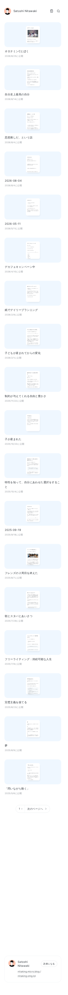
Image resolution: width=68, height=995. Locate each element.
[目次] (51, 11)
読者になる (49, 963)
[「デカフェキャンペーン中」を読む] (32, 250)
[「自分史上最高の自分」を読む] (32, 77)
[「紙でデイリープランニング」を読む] (32, 293)
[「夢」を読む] (32, 728)
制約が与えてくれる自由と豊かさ (25, 396)
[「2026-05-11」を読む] (32, 207)
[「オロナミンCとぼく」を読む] (32, 34)
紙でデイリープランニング (21, 310)
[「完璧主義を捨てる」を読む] (32, 685)
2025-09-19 (13, 530)
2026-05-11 (13, 223)
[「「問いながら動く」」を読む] (32, 771)
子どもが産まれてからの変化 (23, 353)
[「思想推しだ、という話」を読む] (32, 120)
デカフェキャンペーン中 (20, 266)
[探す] (58, 11)
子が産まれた (13, 439)
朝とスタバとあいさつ (18, 616)
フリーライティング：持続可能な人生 (28, 659)
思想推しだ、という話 (18, 137)
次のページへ (35, 808)
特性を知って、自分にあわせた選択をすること (32, 484)
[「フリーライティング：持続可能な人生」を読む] (32, 642)
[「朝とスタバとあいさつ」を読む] (32, 599)
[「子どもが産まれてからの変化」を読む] (32, 336)
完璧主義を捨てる (16, 702)
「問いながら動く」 (17, 788)
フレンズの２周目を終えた (21, 573)
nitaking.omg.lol (27, 975)
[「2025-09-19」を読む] (32, 513)
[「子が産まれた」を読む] (32, 422)
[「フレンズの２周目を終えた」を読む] (32, 556)
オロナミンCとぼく (17, 51)
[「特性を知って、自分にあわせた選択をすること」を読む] (32, 465)
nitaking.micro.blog (29, 971)
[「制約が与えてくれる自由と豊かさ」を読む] (32, 379)
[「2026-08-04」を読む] (32, 163)
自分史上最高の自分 (17, 94)
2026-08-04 (13, 180)
